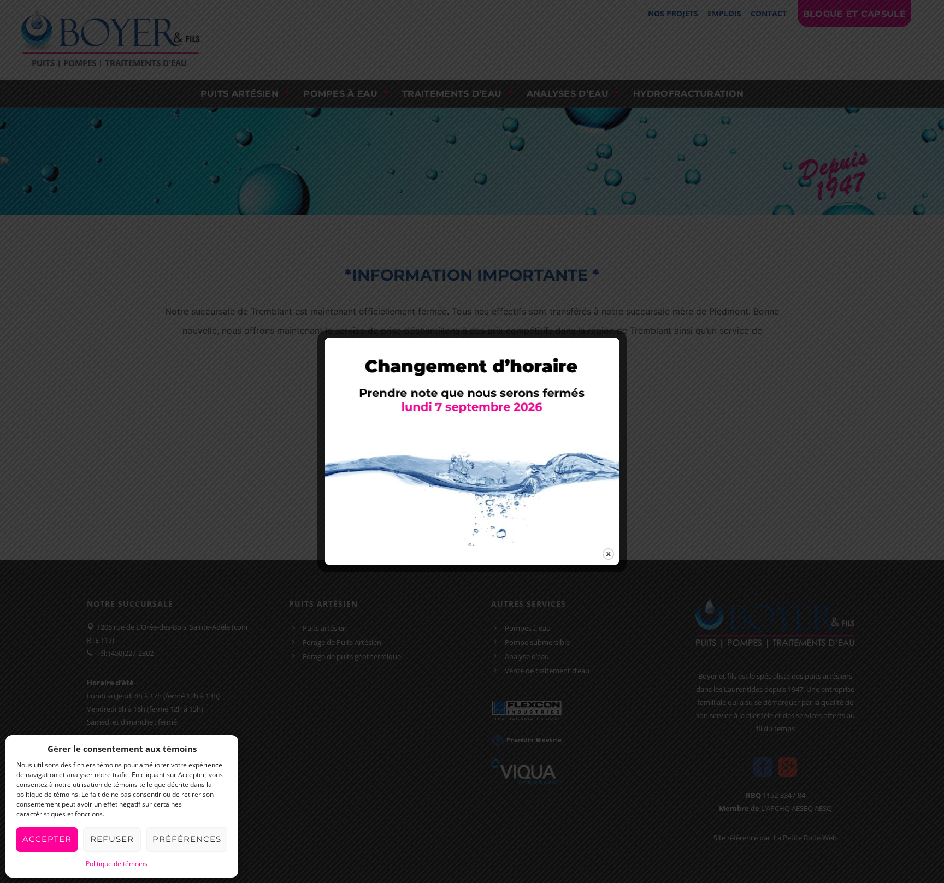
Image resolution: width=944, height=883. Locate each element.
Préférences (186, 839)
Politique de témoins (117, 864)
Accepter (47, 839)
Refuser (112, 839)
